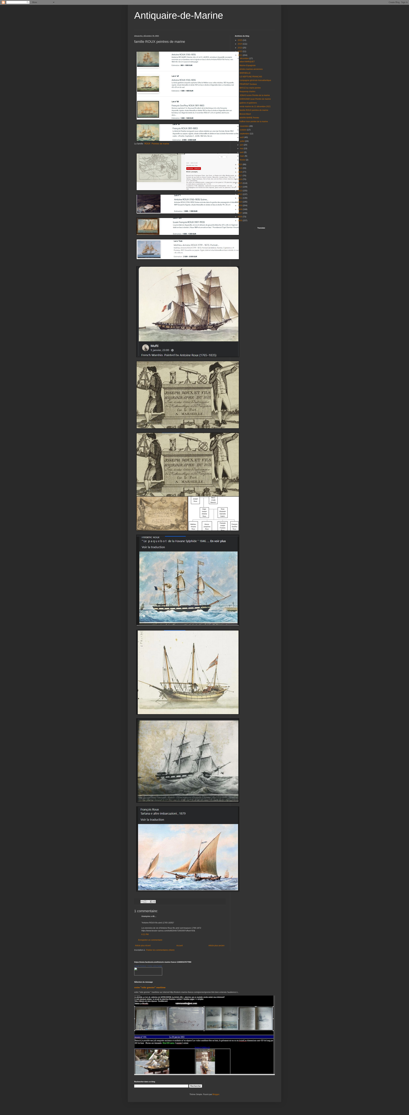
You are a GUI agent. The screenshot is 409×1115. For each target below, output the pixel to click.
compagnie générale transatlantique (255, 80)
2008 (240, 209)
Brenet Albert (245, 114)
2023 (240, 48)
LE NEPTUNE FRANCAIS (251, 77)
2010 (240, 202)
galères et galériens (248, 103)
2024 (240, 44)
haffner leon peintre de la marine (254, 121)
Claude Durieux (140, 966)
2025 (240, 40)
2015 (240, 183)
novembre (244, 126)
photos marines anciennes (251, 69)
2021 (240, 55)
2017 (240, 176)
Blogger (215, 1094)
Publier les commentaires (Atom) (160, 950)
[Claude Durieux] (148, 975)
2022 (240, 51)
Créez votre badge (155, 966)
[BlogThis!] (145, 901)
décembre (244, 58)
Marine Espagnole (248, 65)
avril (242, 152)
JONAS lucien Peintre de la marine (255, 95)
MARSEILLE (245, 73)
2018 (240, 172)
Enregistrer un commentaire (150, 940)
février (243, 160)
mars (242, 156)
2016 (240, 179)
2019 (240, 168)
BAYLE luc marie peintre (250, 88)
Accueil (179, 945)
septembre (245, 134)
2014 (240, 187)
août (242, 137)
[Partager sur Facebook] (151, 901)
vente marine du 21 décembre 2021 (255, 106)
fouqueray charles (247, 91)
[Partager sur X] (148, 901)
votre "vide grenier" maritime (150, 987)
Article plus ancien (216, 945)
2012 (240, 194)
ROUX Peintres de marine (156, 143)
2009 (240, 205)
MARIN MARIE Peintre (249, 118)
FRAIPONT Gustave (248, 84)
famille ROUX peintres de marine (254, 110)
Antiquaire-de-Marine (178, 15)
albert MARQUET (247, 62)
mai (242, 148)
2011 (240, 198)
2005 (240, 220)
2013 (240, 191)
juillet (242, 141)
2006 (240, 217)
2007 (240, 213)
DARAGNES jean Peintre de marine (255, 99)
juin (242, 145)
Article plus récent (142, 945)
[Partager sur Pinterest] (154, 901)
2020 (240, 164)
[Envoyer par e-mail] (142, 901)
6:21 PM (145, 934)
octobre (243, 130)
